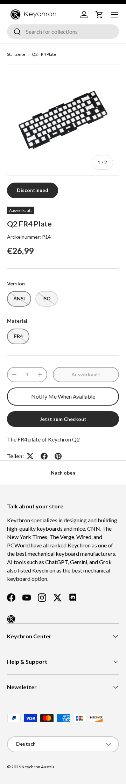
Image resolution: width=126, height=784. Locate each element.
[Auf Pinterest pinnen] (58, 456)
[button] (99, 14)
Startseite (16, 54)
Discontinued (32, 190)
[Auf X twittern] (30, 456)
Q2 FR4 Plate (44, 54)
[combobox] (63, 31)
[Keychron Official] (11, 619)
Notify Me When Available (63, 396)
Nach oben (63, 473)
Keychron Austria (38, 766)
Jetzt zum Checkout (63, 419)
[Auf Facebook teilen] (44, 456)
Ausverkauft (85, 374)
